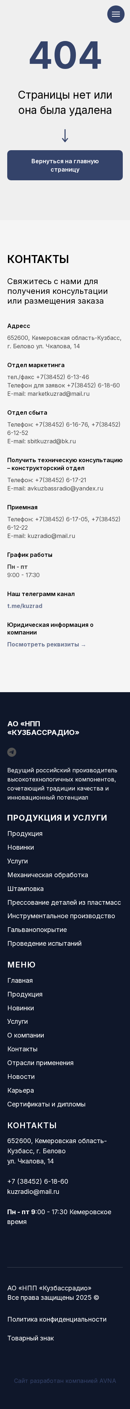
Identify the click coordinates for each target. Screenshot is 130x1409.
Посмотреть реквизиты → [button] (46, 644)
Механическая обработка (47, 875)
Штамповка (25, 888)
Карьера (20, 1090)
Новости (21, 1076)
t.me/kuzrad (24, 605)
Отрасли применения (40, 1063)
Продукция (25, 833)
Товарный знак (30, 1338)
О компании (25, 1035)
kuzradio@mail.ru (33, 1191)
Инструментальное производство (61, 916)
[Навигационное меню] (116, 14)
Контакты (22, 1049)
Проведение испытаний (44, 943)
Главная (20, 980)
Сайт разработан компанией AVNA (65, 1380)
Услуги (17, 861)
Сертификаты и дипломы (46, 1104)
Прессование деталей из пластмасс (64, 902)
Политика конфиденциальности (57, 1319)
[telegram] (11, 752)
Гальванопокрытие (37, 929)
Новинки (20, 847)
